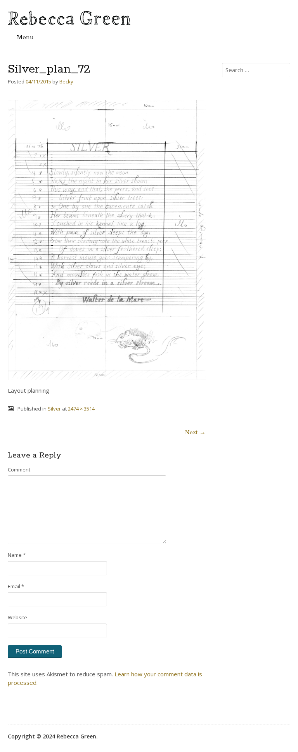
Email (16, 586)
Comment (19, 469)
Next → (195, 432)
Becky (66, 81)
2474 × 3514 (81, 408)
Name (17, 554)
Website (17, 617)
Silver (54, 408)
